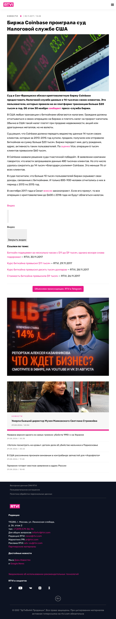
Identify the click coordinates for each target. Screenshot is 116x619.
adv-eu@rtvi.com (33, 543)
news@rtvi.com (34, 536)
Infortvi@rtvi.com (41, 532)
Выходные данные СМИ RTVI (23, 485)
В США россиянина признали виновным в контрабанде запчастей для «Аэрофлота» (53, 455)
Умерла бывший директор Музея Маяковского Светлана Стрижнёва (54, 420)
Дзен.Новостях (22, 560)
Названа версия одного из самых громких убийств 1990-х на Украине (45, 434)
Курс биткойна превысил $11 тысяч (28, 263)
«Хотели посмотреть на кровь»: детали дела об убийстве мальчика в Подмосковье (52, 445)
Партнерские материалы (22, 546)
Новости (12, 16)
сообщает (54, 108)
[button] (113, 5)
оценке (65, 146)
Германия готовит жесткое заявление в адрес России (36, 465)
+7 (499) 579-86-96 (23, 529)
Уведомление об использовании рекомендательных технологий (43, 574)
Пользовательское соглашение (25, 490)
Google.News (17, 563)
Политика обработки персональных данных (31, 494)
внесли (47, 190)
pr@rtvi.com (32, 539)
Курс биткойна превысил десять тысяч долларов (37, 269)
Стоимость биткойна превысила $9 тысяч (32, 275)
